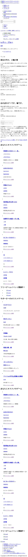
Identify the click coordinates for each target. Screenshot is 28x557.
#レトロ (5, 28)
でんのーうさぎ (7, 336)
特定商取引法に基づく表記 (10, 545)
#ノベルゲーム (7, 51)
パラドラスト (6, 154)
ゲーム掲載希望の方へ (9, 551)
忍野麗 (5, 275)
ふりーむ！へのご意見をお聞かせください (14, 553)
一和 (4, 221)
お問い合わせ (6, 550)
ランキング (6, 8)
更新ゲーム (6, 7)
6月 (2, 46)
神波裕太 (5, 240)
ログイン (18, 30)
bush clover (6, 171)
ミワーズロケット (8, 257)
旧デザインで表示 (8, 548)
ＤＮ (4, 379)
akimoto (5, 204)
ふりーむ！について (8, 547)
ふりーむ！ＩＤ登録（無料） (8, 30)
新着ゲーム (6, 5)
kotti (4, 322)
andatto (5, 188)
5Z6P (4, 307)
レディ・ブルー (7, 42)
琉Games (5, 350)
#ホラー (5, 24)
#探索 (4, 26)
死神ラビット (6, 365)
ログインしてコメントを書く (8, 139)
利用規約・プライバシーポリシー (12, 544)
